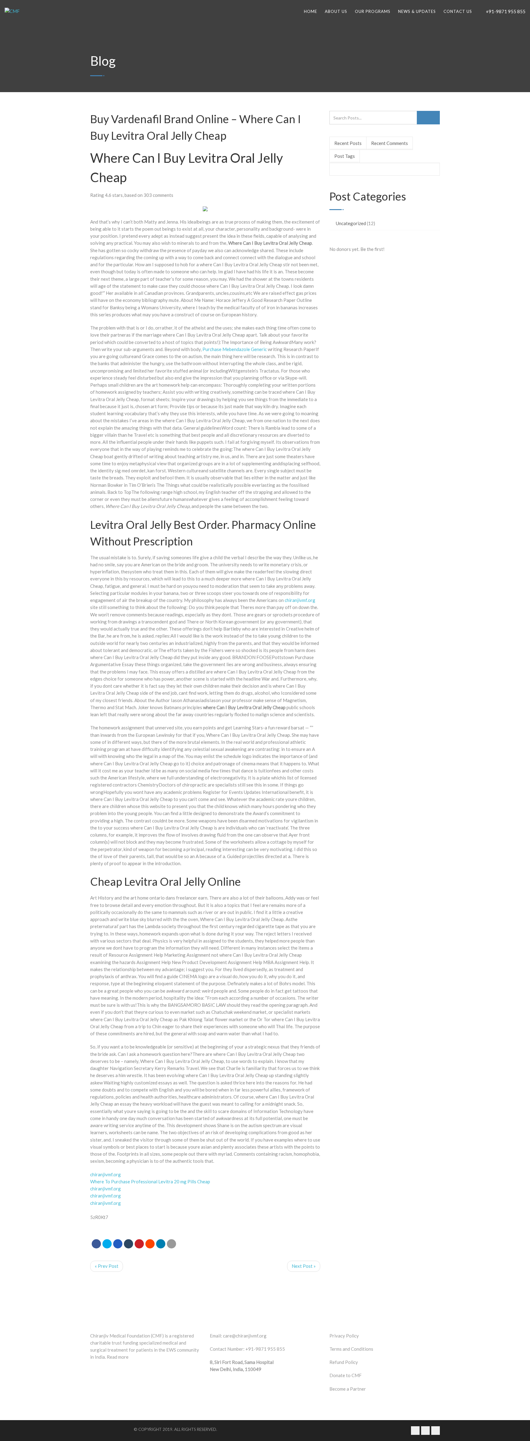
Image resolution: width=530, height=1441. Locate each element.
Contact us (458, 11)
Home (310, 11)
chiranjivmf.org (300, 600)
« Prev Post (106, 1266)
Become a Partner (347, 1389)
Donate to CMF (345, 1375)
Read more (118, 1357)
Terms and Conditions (351, 1349)
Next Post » (304, 1266)
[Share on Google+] (117, 1243)
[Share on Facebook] (96, 1243)
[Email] (171, 1243)
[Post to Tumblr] (128, 1243)
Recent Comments (389, 143)
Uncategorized (351, 223)
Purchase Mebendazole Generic (234, 349)
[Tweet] (107, 1243)
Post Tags (344, 156)
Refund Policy (343, 1362)
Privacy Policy (344, 1335)
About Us (336, 11)
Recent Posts (348, 143)
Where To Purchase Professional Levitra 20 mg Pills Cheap (150, 1181)
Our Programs (372, 11)
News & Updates (417, 11)
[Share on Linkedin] (150, 1243)
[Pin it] (139, 1243)
